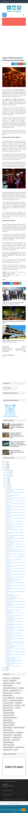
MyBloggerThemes (14, 803)
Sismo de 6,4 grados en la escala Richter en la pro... (14, 572)
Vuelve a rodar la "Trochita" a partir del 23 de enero (15, 569)
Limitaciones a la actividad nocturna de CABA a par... (14, 643)
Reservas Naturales (7, 710)
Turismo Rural (6, 739)
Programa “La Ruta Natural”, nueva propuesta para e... (13, 661)
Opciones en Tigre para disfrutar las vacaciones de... (13, 625)
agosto (7, 477)
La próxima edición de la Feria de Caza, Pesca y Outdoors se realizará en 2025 (17, 426)
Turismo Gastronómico (9, 732)
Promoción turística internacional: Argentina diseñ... (13, 580)
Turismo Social (15, 739)
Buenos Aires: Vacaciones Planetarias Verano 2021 (14, 636)
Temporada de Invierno (8, 712)
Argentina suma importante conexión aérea (14, 530)
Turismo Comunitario (19, 727)
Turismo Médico (7, 737)
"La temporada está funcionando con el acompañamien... (14, 628)
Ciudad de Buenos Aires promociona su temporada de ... (14, 490)
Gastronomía (19, 697)
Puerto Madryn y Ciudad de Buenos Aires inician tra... (15, 518)
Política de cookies (6, 794)
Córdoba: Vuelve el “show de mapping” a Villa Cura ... (15, 630)
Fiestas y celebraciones (15, 280)
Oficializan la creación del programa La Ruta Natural (14, 605)
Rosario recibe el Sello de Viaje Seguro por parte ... (15, 557)
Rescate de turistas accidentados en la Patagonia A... (14, 577)
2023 (5, 466)
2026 (5, 461)
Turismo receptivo (7, 749)
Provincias (18, 707)
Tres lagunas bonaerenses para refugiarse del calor (15, 538)
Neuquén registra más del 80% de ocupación (13, 560)
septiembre (8, 475)
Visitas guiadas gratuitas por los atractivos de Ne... (15, 551)
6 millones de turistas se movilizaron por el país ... (15, 592)
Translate (14, 389)
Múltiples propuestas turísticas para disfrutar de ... (14, 544)
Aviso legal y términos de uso (9, 781)
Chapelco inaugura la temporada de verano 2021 (15, 607)
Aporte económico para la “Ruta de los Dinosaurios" (14, 566)
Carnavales (21, 688)
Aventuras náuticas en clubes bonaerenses (12, 496)
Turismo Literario (7, 734)
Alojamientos (12, 680)
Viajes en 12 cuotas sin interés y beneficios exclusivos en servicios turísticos (13, 303)
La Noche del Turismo (8, 702)
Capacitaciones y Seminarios (10, 688)
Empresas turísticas (14, 690)
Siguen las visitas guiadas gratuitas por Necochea (14, 507)
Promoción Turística (8, 707)
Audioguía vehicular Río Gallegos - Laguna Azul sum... (15, 510)
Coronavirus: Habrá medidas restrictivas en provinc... (14, 649)
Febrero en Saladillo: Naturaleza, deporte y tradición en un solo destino (13, 341)
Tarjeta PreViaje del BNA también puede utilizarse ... (14, 493)
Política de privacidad (7, 790)
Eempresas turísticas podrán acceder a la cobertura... (15, 547)
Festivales (17, 693)
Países (23, 705)
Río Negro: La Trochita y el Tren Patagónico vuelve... (12, 658)
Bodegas (18, 683)
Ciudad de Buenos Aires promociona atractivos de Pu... (14, 646)
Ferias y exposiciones (8, 693)
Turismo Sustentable (8, 742)
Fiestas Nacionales (7, 695)
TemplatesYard (15, 799)
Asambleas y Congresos (8, 683)
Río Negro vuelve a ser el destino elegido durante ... (15, 583)
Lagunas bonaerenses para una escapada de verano (13, 322)
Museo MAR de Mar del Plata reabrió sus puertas (15, 639)
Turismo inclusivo (19, 747)
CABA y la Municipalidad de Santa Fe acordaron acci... (14, 599)
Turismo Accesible (7, 720)
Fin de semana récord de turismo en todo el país (15, 521)
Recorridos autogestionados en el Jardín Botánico (15, 655)
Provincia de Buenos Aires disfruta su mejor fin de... (14, 524)
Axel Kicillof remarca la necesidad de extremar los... (14, 663)
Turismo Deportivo (8, 730)
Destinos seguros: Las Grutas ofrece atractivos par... (14, 527)
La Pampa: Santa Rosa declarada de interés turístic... (13, 633)
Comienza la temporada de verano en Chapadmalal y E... (14, 619)
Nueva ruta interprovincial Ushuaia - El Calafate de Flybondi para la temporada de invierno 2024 (18, 444)
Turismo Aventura (7, 727)
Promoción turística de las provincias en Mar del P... (14, 533)
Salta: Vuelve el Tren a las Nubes (13, 666)
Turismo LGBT (20, 732)
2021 (5, 469)
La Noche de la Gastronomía (16, 700)
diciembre (7, 470)
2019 (5, 669)
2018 (5, 670)
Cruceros (5, 690)
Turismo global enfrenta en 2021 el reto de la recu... (14, 589)
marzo (6, 484)
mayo (6, 481)
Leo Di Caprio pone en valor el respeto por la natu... (15, 501)
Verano (23, 280)
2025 (5, 462)
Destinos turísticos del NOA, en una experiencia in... (14, 616)
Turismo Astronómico (8, 725)
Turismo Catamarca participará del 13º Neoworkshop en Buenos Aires (17, 435)
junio (6, 480)
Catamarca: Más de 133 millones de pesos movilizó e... (15, 586)
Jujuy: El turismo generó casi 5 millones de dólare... (15, 554)
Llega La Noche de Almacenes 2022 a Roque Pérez (17, 452)
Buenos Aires (5, 280)
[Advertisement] (14, 40)
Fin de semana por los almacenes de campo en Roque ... (15, 652)
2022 (5, 467)
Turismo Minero (17, 734)
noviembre (8, 472)
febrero (7, 486)
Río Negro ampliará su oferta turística (14, 549)
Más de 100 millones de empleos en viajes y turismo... (15, 513)
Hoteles (5, 700)
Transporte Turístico (8, 715)
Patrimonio (17, 705)
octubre (7, 473)
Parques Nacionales (8, 705)
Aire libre (5, 680)
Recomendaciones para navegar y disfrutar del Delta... (15, 563)
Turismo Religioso (17, 737)
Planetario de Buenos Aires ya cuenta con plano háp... (15, 613)
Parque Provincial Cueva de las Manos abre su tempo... (14, 541)
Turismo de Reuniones (8, 747)
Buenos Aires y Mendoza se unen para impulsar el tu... (14, 498)
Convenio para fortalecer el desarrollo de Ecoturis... (15, 516)
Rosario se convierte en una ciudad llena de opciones (14, 602)
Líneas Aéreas (18, 702)
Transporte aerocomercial (10, 717)
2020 (5, 667)
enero (6, 488)
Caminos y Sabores (7, 685)
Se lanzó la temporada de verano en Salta (15, 641)
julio (6, 478)
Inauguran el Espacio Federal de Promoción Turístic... (12, 596)
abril (6, 483)
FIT (21, 690)
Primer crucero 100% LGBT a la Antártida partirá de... (15, 504)
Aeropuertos (6, 678)
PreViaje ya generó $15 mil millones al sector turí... (14, 622)
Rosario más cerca (9, 594)
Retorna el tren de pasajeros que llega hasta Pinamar (14, 536)
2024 (5, 464)
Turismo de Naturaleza (8, 744)
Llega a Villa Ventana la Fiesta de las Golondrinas (13, 610)
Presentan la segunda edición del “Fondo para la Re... (15, 574)
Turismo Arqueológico (9, 722)
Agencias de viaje (15, 678)
